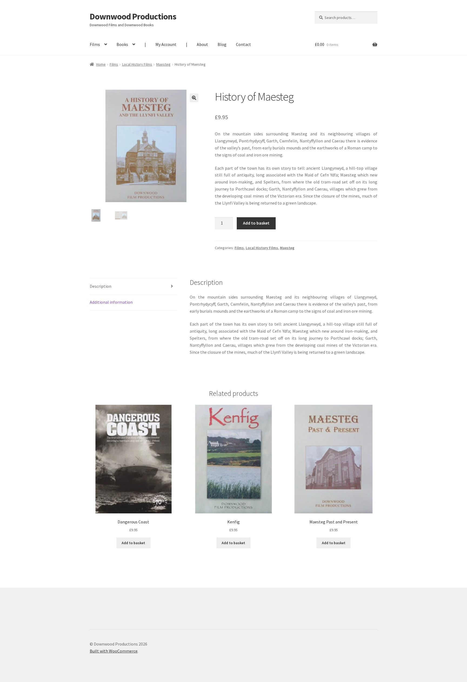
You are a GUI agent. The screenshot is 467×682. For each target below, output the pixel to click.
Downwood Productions (133, 16)
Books (122, 44)
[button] (194, 97)
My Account (165, 44)
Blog (222, 44)
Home (101, 64)
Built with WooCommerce (114, 651)
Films (95, 44)
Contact (243, 44)
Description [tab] (100, 286)
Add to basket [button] (133, 542)
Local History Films (137, 64)
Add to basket (256, 223)
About (202, 44)
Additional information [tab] (111, 302)
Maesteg (163, 64)
